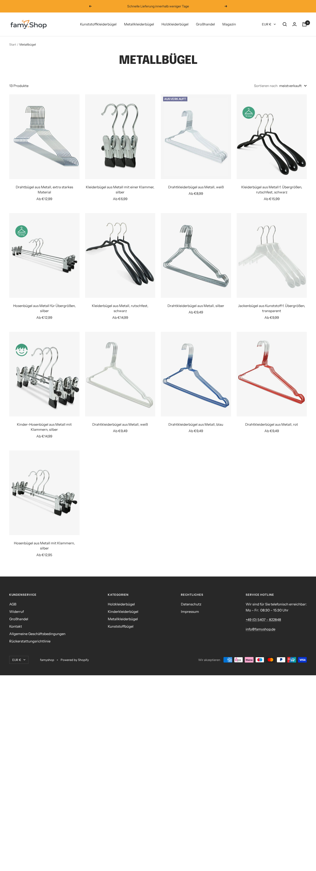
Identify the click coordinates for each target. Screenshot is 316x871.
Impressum (190, 611)
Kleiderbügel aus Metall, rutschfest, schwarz (120, 308)
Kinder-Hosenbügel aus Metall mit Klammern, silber (44, 427)
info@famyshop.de (260, 629)
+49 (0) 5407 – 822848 (263, 619)
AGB (12, 604)
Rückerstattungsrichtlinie (29, 641)
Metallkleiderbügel (139, 24)
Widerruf (16, 611)
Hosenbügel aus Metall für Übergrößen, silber (44, 308)
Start (12, 44)
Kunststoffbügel (120, 626)
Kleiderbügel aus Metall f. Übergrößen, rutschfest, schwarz (271, 190)
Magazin (229, 24)
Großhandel (205, 24)
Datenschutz (191, 604)
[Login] (294, 24)
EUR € (266, 24)
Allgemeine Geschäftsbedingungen (37, 634)
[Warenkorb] (304, 24)
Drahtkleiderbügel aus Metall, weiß (196, 187)
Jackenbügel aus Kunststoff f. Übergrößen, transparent (271, 308)
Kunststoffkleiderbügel (98, 24)
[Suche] (285, 24)
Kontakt (15, 626)
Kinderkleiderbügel (123, 611)
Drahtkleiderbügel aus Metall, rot (271, 424)
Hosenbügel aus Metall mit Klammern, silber (44, 546)
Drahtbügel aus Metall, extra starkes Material (44, 190)
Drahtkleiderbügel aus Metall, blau (195, 424)
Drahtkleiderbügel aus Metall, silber (195, 306)
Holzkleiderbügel (175, 24)
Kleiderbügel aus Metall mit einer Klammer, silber (120, 190)
